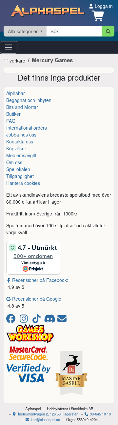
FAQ (10, 120)
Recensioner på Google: (37, 298)
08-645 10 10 (100, 413)
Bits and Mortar (22, 107)
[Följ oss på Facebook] (12, 320)
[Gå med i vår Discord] (50, 320)
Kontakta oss (19, 141)
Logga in (103, 6)
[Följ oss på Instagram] (24, 320)
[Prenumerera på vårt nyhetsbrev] (62, 320)
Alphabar (15, 93)
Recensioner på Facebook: (40, 280)
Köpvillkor (16, 148)
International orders (26, 127)
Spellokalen (18, 169)
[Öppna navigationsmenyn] (8, 47)
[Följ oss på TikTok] (37, 320)
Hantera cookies (23, 183)
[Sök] (108, 31)
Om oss (14, 162)
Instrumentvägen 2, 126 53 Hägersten (47, 413)
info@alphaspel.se (45, 419)
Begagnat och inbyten (28, 100)
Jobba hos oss (21, 134)
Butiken (14, 114)
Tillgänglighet (20, 176)
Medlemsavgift (21, 155)
